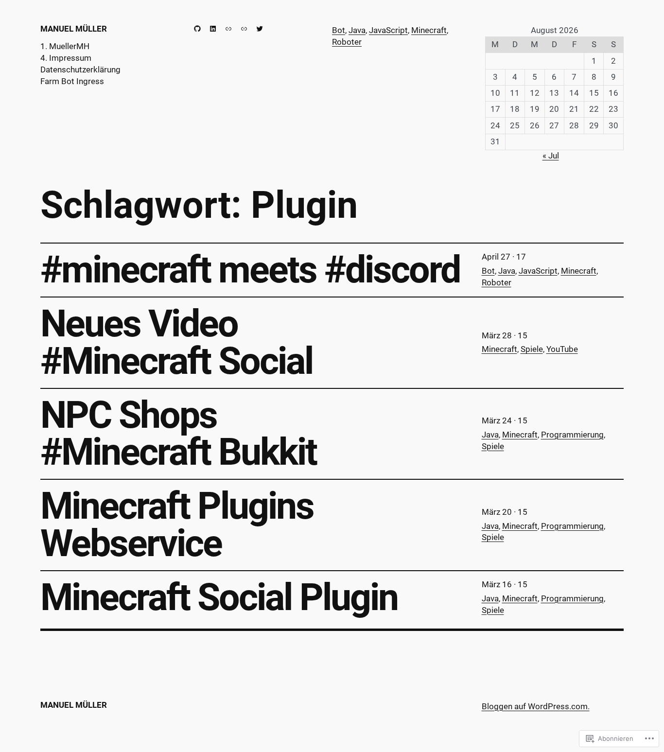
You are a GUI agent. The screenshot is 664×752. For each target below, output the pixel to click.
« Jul (550, 155)
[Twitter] (259, 29)
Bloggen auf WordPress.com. (536, 706)
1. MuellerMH (64, 46)
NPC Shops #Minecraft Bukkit (178, 434)
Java (357, 30)
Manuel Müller (73, 29)
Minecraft (429, 30)
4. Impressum (65, 58)
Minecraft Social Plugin (219, 597)
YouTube (562, 349)
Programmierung (572, 434)
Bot (338, 30)
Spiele (532, 349)
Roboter (347, 42)
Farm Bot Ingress (72, 81)
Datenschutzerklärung (80, 69)
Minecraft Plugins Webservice (177, 525)
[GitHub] (197, 29)
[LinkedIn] (213, 29)
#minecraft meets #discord (250, 270)
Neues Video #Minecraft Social (176, 342)
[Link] (228, 29)
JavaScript (388, 30)
